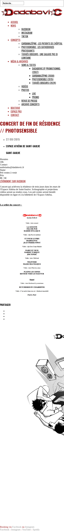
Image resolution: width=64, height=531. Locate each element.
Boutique (15, 108)
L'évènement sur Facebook (13, 181)
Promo (35, 97)
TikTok (24, 36)
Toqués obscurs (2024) (44, 83)
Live (34, 93)
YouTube (26, 529)
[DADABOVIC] (32, 16)
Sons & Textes (28, 65)
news (13, 25)
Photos (25, 90)
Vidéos (24, 86)
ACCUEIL (14, 22)
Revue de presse (29, 101)
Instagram (26, 33)
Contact (15, 115)
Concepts (15, 40)
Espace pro (16, 111)
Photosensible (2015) (42, 79)
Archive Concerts (30, 104)
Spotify (36, 529)
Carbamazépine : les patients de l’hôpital (41, 43)
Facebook (26, 29)
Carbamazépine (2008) (43, 75)
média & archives (19, 61)
